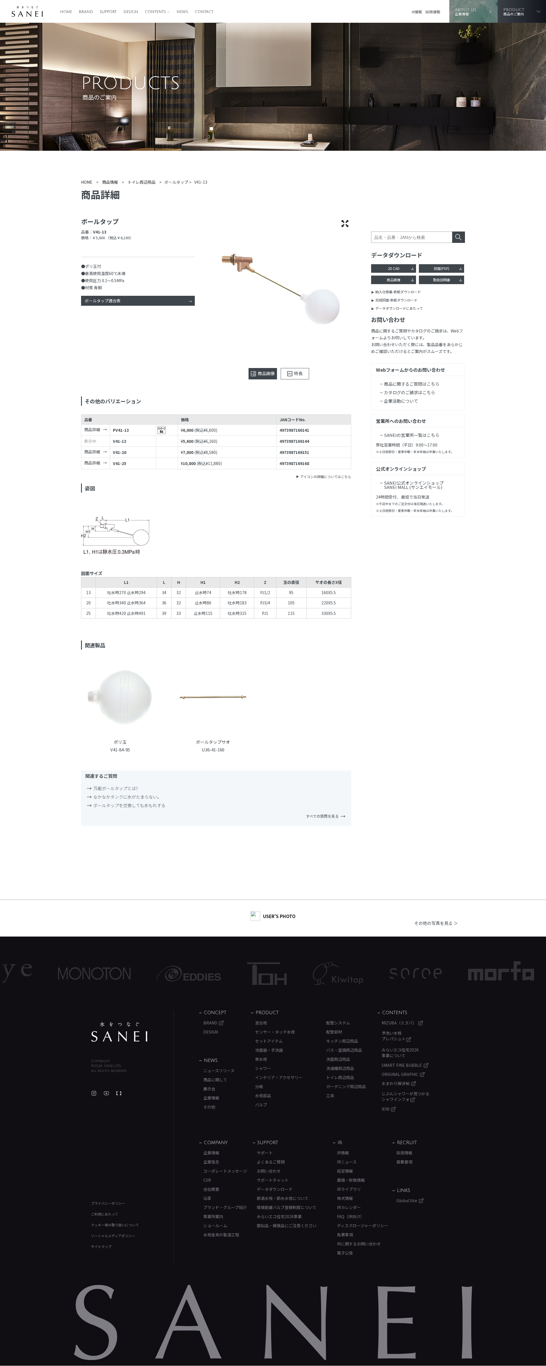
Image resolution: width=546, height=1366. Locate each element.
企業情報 (211, 1098)
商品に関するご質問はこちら (411, 384)
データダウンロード (275, 1189)
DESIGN (130, 12)
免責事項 (345, 1234)
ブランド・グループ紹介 (225, 1207)
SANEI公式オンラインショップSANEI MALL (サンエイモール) (414, 485)
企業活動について (401, 401)
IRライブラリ (349, 1189)
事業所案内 (213, 1216)
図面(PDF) (441, 268)
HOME (66, 12)
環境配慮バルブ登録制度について (287, 1207)
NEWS (182, 12)
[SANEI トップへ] (119, 1032)
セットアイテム (269, 1041)
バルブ (261, 1104)
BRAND (86, 12)
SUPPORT (108, 12)
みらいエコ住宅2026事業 (279, 1216)
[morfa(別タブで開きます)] (453, 973)
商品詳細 (92, 429)
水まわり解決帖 (396, 1083)
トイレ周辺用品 (340, 1077)
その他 (209, 1107)
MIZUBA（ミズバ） (399, 1023)
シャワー (263, 1068)
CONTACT (204, 12)
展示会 (209, 1089)
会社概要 (211, 1189)
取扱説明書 (441, 279)
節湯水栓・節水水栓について (283, 1198)
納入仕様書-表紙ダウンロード (398, 291)
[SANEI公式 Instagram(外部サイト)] (94, 1093)
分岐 (259, 1086)
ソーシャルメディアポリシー (113, 1235)
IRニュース (347, 1162)
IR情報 (417, 12)
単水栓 (261, 1059)
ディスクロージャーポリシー (362, 1225)
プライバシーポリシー (108, 1203)
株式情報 (345, 1198)
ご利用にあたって (104, 1214)
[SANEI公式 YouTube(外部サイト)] (106, 1093)
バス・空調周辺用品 (344, 1050)
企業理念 (211, 1162)
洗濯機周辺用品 (340, 1068)
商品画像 (393, 279)
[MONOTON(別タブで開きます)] (46, 973)
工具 (330, 1095)
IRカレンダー (349, 1207)
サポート (265, 1153)
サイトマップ (101, 1246)
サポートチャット (273, 1180)
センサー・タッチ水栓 (275, 1032)
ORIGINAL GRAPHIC (400, 1074)
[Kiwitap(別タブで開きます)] (290, 973)
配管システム (338, 1023)
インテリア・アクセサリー (279, 1077)
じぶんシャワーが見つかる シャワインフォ (405, 1096)
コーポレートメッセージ (225, 1171)
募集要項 (404, 1162)
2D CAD (394, 268)
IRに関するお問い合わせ (359, 1244)
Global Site (406, 1200)
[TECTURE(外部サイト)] (119, 1093)
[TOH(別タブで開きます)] (219, 973)
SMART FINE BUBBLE (402, 1065)
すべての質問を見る (322, 816)
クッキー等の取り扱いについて (115, 1224)
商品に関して (215, 1079)
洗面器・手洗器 (269, 1050)
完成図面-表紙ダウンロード (396, 299)
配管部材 (334, 1032)
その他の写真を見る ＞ (436, 923)
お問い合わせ (269, 1171)
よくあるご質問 (271, 1162)
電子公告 (345, 1253)
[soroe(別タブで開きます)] (367, 973)
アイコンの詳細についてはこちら (325, 476)
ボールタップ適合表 (103, 300)
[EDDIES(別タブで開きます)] (141, 973)
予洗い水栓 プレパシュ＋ (394, 1035)
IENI (385, 1109)
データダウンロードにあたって (399, 308)
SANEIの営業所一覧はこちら (411, 435)
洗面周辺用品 (338, 1059)
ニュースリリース (219, 1070)
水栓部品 (263, 1095)
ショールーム (215, 1225)
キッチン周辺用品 (342, 1041)
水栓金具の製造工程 (221, 1234)
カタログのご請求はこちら (409, 392)
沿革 (207, 1198)
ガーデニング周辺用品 (346, 1086)
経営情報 (345, 1171)
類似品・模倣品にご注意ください (287, 1225)
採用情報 (432, 12)
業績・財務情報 (351, 1180)
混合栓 (261, 1023)
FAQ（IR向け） (350, 1216)
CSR (207, 1180)
